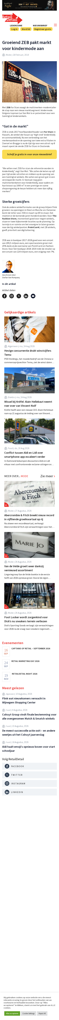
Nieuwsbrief (40, 25)
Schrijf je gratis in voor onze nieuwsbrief (29, 154)
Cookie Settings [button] (28, 1013)
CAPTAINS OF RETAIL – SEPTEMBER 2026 (30, 648)
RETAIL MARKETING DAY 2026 (25, 661)
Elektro (11, 397)
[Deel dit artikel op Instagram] (11, 296)
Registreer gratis (42, 29)
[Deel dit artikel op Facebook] (4, 296)
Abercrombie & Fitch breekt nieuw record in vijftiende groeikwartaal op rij (29, 517)
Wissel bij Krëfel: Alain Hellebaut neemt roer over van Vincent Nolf (28, 403)
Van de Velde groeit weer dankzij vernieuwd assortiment (24, 568)
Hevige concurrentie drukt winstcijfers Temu (27, 352)
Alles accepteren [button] (12, 1013)
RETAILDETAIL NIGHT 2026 (24, 673)
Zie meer (46, 476)
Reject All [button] (42, 1013)
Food (10, 448)
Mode (8, 54)
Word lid (26, 29)
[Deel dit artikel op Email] (33, 296)
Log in (14, 29)
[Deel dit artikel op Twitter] (18, 296)
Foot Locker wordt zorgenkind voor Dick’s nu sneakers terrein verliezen (26, 619)
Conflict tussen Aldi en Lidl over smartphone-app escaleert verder (24, 454)
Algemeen (13, 346)
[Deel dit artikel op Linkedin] (26, 296)
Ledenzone (16, 25)
